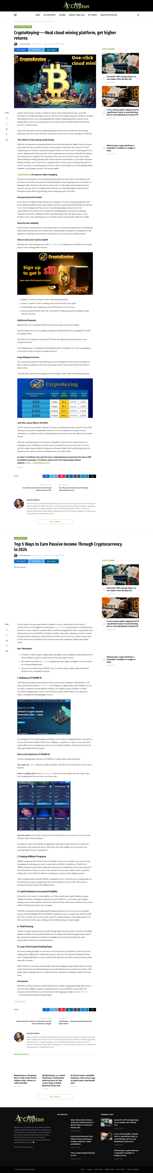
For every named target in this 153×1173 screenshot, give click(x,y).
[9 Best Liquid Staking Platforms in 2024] (63, 1155)
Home (38, 15)
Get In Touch (99, 1169)
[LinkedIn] (7, 129)
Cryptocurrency (20, 1001)
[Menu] (15, 15)
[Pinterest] (7, 134)
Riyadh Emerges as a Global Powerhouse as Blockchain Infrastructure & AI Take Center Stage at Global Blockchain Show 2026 (53, 1080)
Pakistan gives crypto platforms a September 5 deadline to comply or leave (121, 148)
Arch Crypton (31, 1169)
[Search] (138, 15)
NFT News (92, 15)
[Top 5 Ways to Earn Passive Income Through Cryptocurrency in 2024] (55, 593)
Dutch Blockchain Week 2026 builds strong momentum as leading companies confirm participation (82, 1140)
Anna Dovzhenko (25, 44)
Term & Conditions (133, 1169)
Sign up (33, 764)
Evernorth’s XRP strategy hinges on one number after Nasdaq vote (121, 77)
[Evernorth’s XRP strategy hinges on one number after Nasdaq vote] (120, 63)
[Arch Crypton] (76, 5)
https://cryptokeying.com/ (38, 463)
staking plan (48, 773)
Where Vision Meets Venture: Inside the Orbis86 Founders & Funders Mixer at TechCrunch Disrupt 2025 (82, 1124)
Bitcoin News (50, 15)
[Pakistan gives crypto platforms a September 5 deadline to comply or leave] (120, 132)
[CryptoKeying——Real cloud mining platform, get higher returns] (55, 81)
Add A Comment (55, 521)
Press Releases (20, 538)
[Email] (7, 140)
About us (89, 1169)
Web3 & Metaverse (109, 15)
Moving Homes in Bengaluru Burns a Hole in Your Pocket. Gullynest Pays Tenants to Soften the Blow (25, 1079)
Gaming (62, 15)
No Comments (49, 44)
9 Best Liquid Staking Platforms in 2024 (83, 1154)
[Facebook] (7, 118)
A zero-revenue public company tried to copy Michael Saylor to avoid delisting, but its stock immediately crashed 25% (123, 112)
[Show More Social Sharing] (61, 50)
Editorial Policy (109, 1169)
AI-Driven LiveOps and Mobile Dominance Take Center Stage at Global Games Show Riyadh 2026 (83, 1079)
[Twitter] (7, 124)
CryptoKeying (23, 174)
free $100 (44, 661)
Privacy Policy (120, 1169)
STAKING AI (45, 685)
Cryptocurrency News (23, 27)
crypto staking (60, 627)
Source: (20, 467)
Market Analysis (77, 15)
